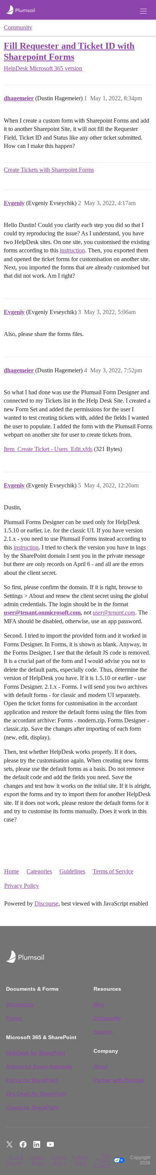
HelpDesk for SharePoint (35, 1053)
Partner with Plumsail (119, 1080)
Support (103, 1032)
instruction (72, 250)
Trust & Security (14, 1160)
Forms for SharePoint (32, 1080)
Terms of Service (113, 871)
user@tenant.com (114, 612)
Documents (19, 1004)
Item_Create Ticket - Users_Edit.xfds (48, 449)
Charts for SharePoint (32, 1107)
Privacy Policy (21, 885)
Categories (39, 871)
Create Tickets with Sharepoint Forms (49, 170)
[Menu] (143, 11)
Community (18, 27)
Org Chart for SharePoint (36, 1094)
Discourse (46, 903)
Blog (99, 1004)
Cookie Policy (58, 1160)
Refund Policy (79, 1160)
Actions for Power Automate (39, 1066)
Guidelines (72, 871)
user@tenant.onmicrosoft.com (42, 612)
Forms (14, 1018)
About (101, 1066)
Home (11, 871)
